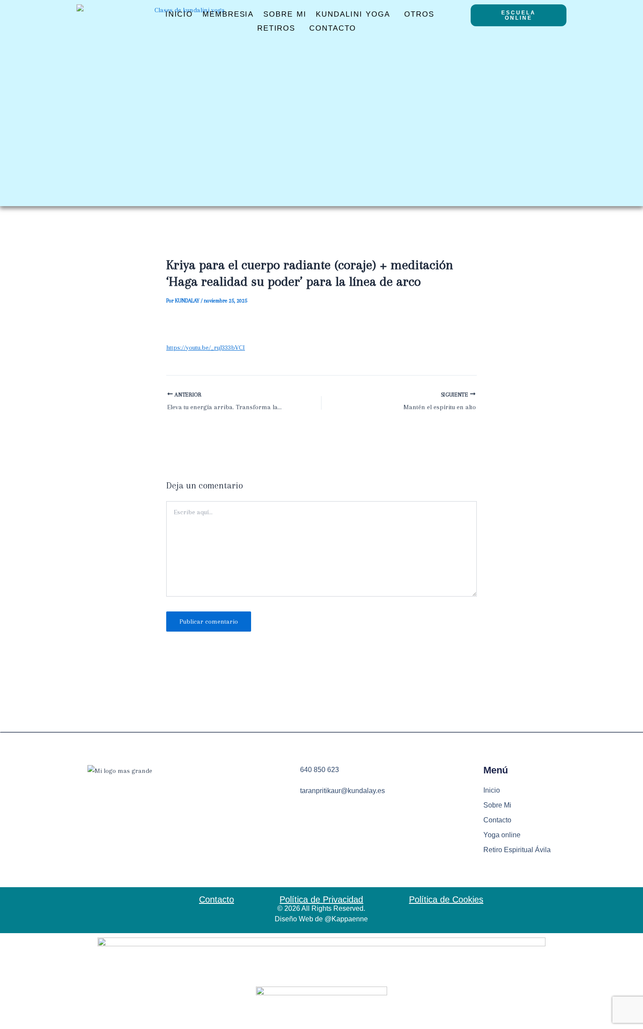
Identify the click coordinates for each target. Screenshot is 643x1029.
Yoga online (502, 835)
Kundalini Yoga (353, 14)
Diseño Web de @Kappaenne (321, 919)
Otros (419, 14)
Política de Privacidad (321, 899)
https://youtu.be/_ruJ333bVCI (205, 347)
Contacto (332, 28)
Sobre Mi (284, 14)
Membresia (228, 14)
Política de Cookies (446, 899)
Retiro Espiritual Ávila (517, 849)
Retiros (276, 28)
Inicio (179, 14)
